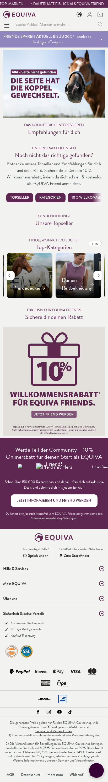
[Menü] (8, 24)
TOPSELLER (19, 197)
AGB (10, 774)
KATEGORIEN (50, 197)
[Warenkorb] (100, 14)
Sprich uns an (38, 555)
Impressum (54, 774)
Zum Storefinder (76, 555)
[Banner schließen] (102, 39)
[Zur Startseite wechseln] (19, 14)
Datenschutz (30, 774)
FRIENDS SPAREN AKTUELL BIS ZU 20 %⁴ (38, 36)
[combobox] (55, 24)
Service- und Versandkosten (53, 731)
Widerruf (76, 774)
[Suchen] (100, 24)
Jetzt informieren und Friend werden (54, 500)
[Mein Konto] (89, 14)
